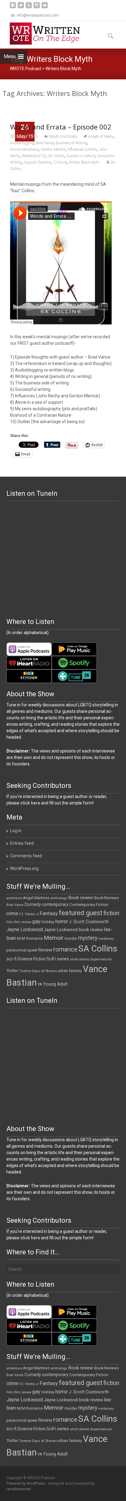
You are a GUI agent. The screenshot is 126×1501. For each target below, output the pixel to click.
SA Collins (56, 156)
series (63, 959)
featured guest (80, 913)
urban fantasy (70, 970)
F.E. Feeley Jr (29, 914)
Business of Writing (71, 143)
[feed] (29, 7)
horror (61, 921)
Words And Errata (63, 136)
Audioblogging (22, 143)
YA (40, 984)
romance (65, 949)
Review (45, 949)
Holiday (47, 922)
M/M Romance (30, 938)
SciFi (51, 959)
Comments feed (26, 855)
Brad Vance (45, 143)
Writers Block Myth (84, 162)
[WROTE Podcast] (47, 33)
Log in (15, 830)
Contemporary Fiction (88, 904)
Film (9, 922)
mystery (87, 938)
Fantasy (49, 913)
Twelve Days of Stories (38, 971)
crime (12, 913)
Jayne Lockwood (24, 929)
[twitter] (21, 7)
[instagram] (37, 7)
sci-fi (11, 959)
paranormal (16, 950)
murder (71, 938)
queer (32, 950)
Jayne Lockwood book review (73, 929)
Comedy (32, 904)
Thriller (12, 970)
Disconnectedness (24, 149)
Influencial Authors (82, 149)
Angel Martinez (36, 897)
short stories (79, 959)
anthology (58, 898)
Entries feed (22, 843)
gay (36, 921)
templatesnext (18, 1489)
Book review (80, 897)
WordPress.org (24, 868)
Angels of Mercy (101, 136)
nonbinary (106, 939)
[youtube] (45, 7)
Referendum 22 (34, 156)
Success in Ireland (80, 156)
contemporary (55, 904)
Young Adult (55, 984)
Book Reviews (106, 897)
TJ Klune (60, 162)
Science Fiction (31, 958)
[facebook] (13, 7)
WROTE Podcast (25, 68)
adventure (14, 898)
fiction (111, 913)
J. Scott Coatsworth (89, 921)
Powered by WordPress (26, 1483)
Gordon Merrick (53, 149)
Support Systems (37, 162)
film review (22, 922)
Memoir (54, 937)
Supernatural (101, 959)
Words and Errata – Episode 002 (60, 126)
